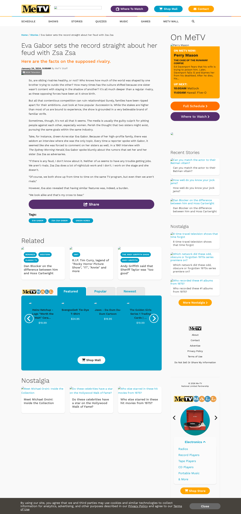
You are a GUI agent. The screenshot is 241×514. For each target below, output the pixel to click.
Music (124, 21)
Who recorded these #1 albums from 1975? (193, 290)
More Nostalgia (194, 302)
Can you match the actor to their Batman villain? (194, 169)
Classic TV (31, 260)
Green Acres (83, 220)
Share (93, 204)
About (195, 335)
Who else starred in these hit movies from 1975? (139, 401)
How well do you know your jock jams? (193, 189)
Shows (53, 21)
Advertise (195, 346)
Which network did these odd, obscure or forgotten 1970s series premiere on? (194, 268)
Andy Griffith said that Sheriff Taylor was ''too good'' (136, 269)
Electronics (194, 442)
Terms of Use (195, 357)
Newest (130, 291)
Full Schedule (194, 106)
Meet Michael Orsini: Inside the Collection (39, 401)
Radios (183, 449)
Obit (76, 254)
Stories (76, 21)
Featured (71, 291)
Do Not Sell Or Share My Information (195, 362)
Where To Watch (131, 8)
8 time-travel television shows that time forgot (192, 243)
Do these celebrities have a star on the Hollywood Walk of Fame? (90, 403)
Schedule (28, 21)
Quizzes (101, 21)
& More (183, 479)
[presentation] (29, 318)
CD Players (185, 467)
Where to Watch (194, 117)
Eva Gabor (37, 220)
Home (24, 35)
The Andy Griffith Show (135, 254)
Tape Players (187, 461)
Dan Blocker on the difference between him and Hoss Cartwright (41, 269)
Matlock (193, 88)
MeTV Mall (171, 21)
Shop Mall (170, 8)
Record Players (188, 455)
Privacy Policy (195, 351)
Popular (100, 291)
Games (145, 21)
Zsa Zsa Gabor (59, 220)
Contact (203, 8)
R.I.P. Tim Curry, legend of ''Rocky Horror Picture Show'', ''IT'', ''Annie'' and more (90, 265)
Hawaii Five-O (196, 92)
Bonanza (30, 254)
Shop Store (196, 491)
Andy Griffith (130, 260)
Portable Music (189, 473)
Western (45, 254)
